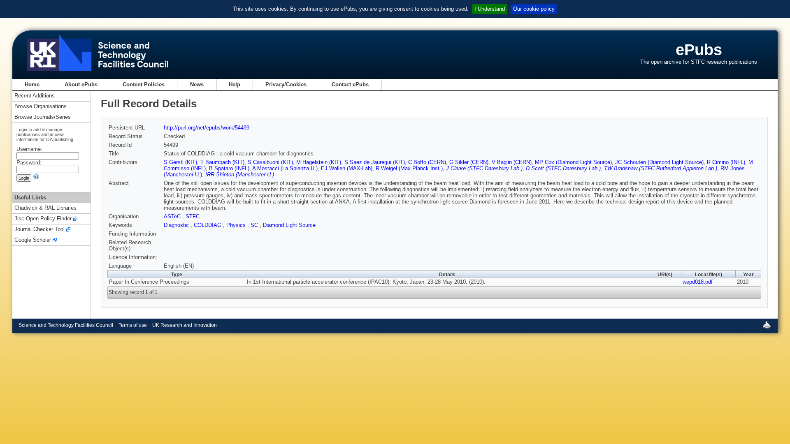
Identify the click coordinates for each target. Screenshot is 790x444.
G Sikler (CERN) (468, 162)
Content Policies (144, 84)
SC (255, 225)
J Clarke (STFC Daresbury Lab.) (484, 168)
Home (32, 84)
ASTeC (173, 216)
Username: (29, 149)
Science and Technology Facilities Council (66, 325)
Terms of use (132, 325)
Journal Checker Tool (39, 230)
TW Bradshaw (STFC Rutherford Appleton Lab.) (660, 168)
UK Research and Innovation (184, 325)
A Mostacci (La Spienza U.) (285, 168)
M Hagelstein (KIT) (318, 162)
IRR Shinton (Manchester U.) (239, 174)
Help (234, 84)
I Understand (489, 9)
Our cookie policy (534, 9)
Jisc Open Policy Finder (43, 219)
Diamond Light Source (289, 225)
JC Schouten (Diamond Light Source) (659, 162)
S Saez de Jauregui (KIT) (374, 162)
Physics (236, 225)
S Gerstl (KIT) (180, 162)
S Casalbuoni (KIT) (270, 162)
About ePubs (81, 84)
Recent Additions (34, 96)
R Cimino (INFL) (726, 162)
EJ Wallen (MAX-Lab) (346, 168)
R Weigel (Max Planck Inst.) (409, 168)
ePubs (699, 49)
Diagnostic (177, 225)
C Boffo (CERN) (427, 162)
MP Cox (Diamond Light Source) (573, 162)
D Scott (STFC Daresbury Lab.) (563, 168)
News (197, 84)
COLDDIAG (208, 225)
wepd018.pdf (698, 282)
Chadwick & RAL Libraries (45, 208)
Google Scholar (32, 240)
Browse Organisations (40, 107)
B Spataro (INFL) (229, 168)
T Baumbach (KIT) (222, 162)
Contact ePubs (350, 84)
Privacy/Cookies (286, 84)
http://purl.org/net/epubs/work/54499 (206, 128)
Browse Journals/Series (42, 117)
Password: (29, 163)
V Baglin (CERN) (512, 162)
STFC (193, 216)
